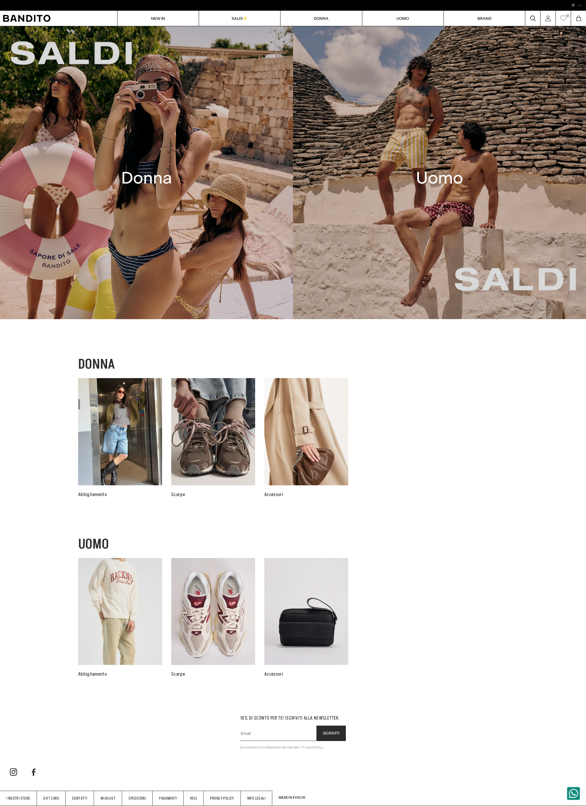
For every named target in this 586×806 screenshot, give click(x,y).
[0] (563, 18)
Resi (193, 798)
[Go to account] (547, 18)
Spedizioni (137, 798)
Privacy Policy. (313, 747)
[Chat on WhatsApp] (573, 793)
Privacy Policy (222, 798)
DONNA (321, 18)
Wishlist (107, 798)
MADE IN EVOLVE (292, 797)
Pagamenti (168, 798)
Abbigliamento (92, 494)
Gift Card (51, 798)
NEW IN (158, 18)
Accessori (274, 494)
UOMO (402, 18)
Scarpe (178, 494)
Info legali (256, 798)
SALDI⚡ (240, 18)
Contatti (79, 798)
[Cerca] (532, 18)
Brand (484, 18)
